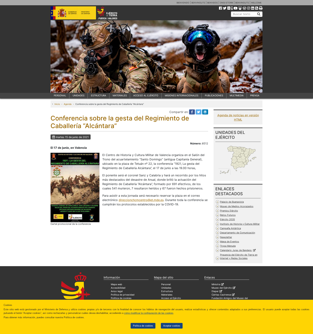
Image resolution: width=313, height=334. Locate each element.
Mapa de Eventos (229, 241)
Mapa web (116, 284)
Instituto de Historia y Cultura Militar (240, 224)
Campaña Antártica (230, 228)
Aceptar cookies (171, 325)
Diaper (215, 291)
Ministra (216, 284)
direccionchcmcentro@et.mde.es (141, 200)
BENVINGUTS (198, 2)
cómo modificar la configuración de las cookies (148, 313)
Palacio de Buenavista (232, 201)
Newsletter (226, 237)
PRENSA (254, 95)
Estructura (167, 291)
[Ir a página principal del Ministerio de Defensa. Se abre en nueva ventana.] (73, 12)
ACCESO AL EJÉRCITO (145, 95)
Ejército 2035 (227, 219)
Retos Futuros (228, 215)
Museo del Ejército (222, 287)
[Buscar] (259, 14)
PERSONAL (60, 95)
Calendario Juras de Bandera (236, 250)
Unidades (166, 287)
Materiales (166, 294)
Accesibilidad (118, 287)
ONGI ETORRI (226, 2)
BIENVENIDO (183, 2)
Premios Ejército (229, 210)
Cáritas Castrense (221, 294)
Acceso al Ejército (171, 298)
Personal (166, 284)
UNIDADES (78, 95)
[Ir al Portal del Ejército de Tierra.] (111, 12)
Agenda (68, 104)
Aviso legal (117, 291)
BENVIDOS (212, 2)
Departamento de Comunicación (237, 232)
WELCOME (256, 2)
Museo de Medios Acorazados (236, 206)
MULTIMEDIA (237, 95)
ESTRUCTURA (98, 95)
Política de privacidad (122, 294)
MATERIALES (120, 95)
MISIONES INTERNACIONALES (181, 95)
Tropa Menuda (228, 246)
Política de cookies (143, 325)
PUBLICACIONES (214, 95)
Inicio (57, 104)
